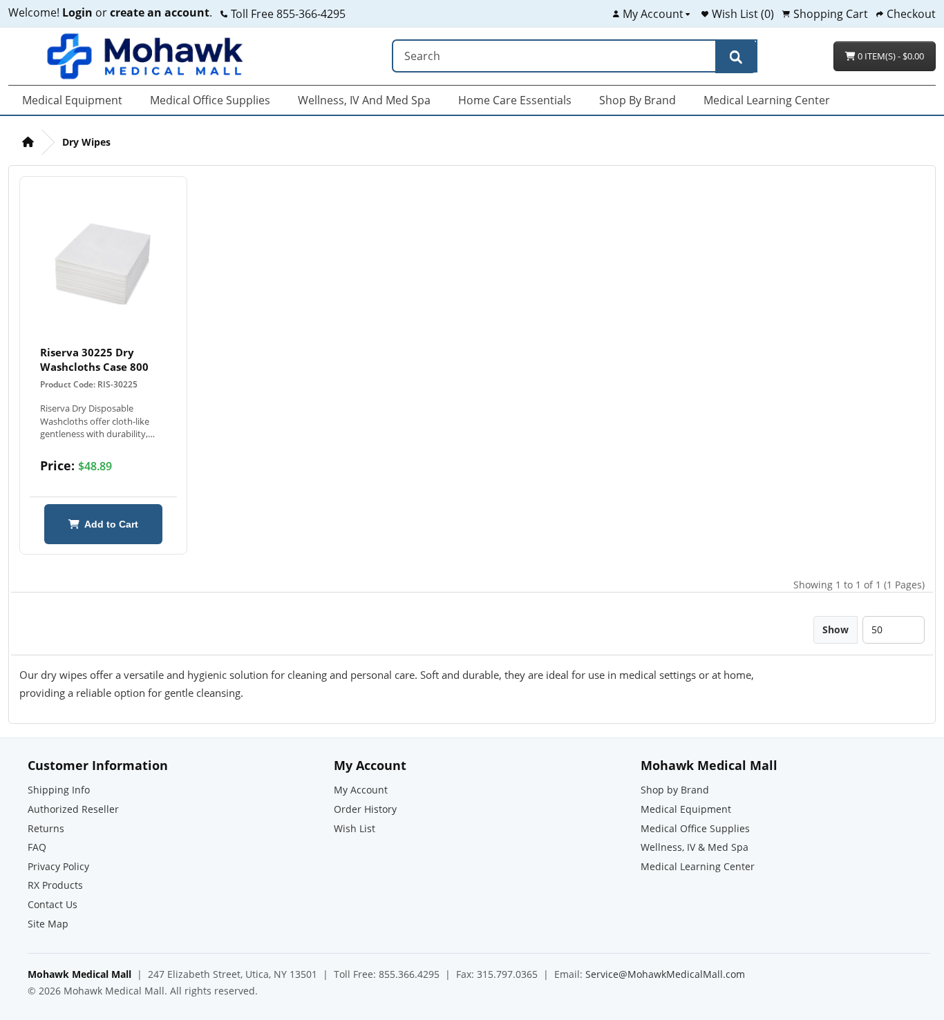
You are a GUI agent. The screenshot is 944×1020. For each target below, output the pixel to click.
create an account (158, 12)
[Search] (736, 56)
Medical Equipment (72, 100)
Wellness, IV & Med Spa (694, 847)
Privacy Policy (58, 866)
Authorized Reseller (73, 809)
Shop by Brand (637, 100)
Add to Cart (108, 524)
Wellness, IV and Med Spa (364, 100)
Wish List (354, 828)
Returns (46, 828)
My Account (361, 789)
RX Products (55, 885)
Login (77, 12)
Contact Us (52, 904)
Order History (365, 809)
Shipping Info (59, 789)
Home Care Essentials (515, 100)
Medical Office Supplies (210, 100)
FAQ (37, 847)
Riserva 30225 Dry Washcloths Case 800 (94, 359)
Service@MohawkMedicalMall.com (665, 974)
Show (835, 629)
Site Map (48, 923)
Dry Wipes (86, 141)
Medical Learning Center (767, 100)
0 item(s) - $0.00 (890, 56)
